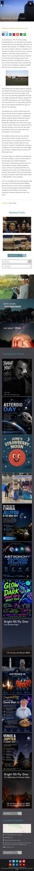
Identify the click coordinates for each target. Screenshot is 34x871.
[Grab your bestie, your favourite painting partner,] (17, 599)
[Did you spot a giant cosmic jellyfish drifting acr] (17, 522)
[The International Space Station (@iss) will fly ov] (17, 790)
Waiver (23, 868)
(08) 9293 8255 (9, 837)
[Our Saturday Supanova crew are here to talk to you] (17, 488)
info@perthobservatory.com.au (13, 840)
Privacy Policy (11, 868)
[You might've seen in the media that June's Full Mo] (17, 454)
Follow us (7, 813)
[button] (30, 3)
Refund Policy (17, 868)
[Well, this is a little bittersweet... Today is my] (17, 377)
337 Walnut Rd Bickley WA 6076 (13, 835)
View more (17, 287)
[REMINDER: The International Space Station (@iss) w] (17, 637)
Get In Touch (8, 852)
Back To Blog (13, 255)
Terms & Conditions (4, 868)
